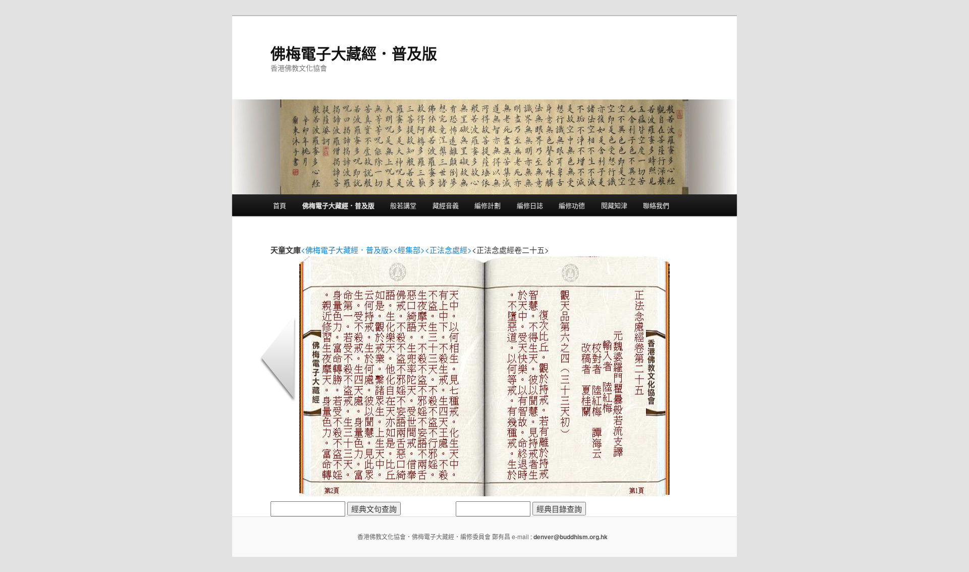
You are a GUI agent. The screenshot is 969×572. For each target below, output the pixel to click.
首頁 (279, 205)
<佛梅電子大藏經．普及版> (347, 249)
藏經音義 (446, 205)
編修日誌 (530, 205)
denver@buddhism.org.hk (570, 536)
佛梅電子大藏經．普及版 (354, 53)
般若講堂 (403, 205)
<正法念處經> (448, 249)
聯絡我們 (656, 205)
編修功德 (572, 205)
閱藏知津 (614, 205)
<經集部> (409, 249)
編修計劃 (487, 205)
